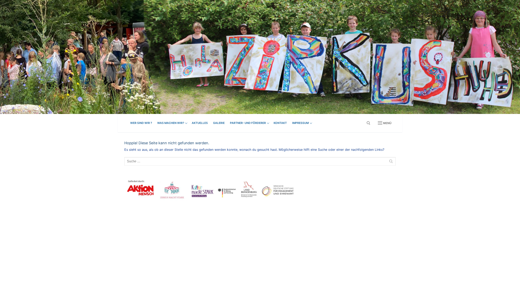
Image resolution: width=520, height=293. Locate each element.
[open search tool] (368, 123)
